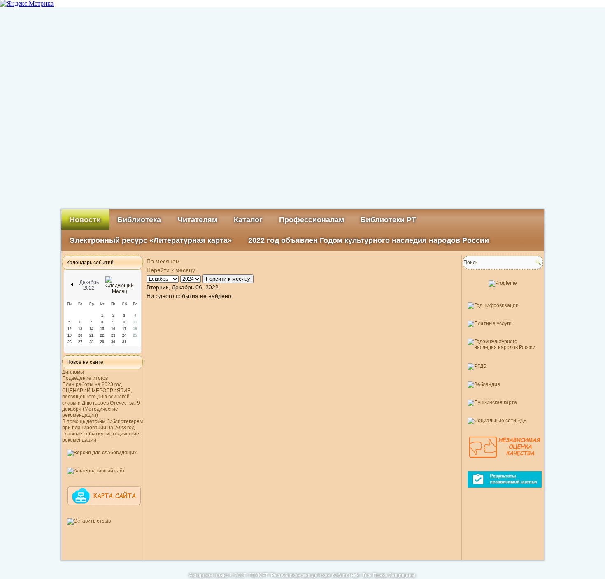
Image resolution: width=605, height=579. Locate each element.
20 (80, 335)
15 (102, 329)
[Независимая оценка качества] (505, 462)
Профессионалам (311, 220)
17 (124, 329)
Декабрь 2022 (89, 285)
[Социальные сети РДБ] (497, 420)
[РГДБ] (477, 366)
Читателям (197, 220)
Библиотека (139, 220)
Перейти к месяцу (171, 270)
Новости (85, 220)
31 (124, 342)
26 (69, 342)
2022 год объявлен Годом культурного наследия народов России (368, 240)
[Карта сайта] (104, 509)
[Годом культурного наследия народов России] (503, 347)
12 (69, 329)
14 (91, 329)
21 (91, 335)
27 (80, 342)
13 (80, 329)
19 (69, 335)
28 (91, 342)
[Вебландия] (484, 384)
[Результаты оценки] (505, 491)
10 (124, 322)
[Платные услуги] (490, 323)
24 (124, 335)
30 (113, 342)
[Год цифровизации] (493, 305)
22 (102, 335)
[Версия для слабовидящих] (102, 453)
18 (135, 329)
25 (135, 335)
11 (135, 322)
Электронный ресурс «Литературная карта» (151, 240)
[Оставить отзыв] (89, 521)
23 (113, 335)
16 (113, 329)
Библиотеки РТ (388, 220)
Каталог (248, 220)
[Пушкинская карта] (492, 402)
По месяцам (163, 261)
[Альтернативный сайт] (96, 471)
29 (102, 342)
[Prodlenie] (503, 283)
